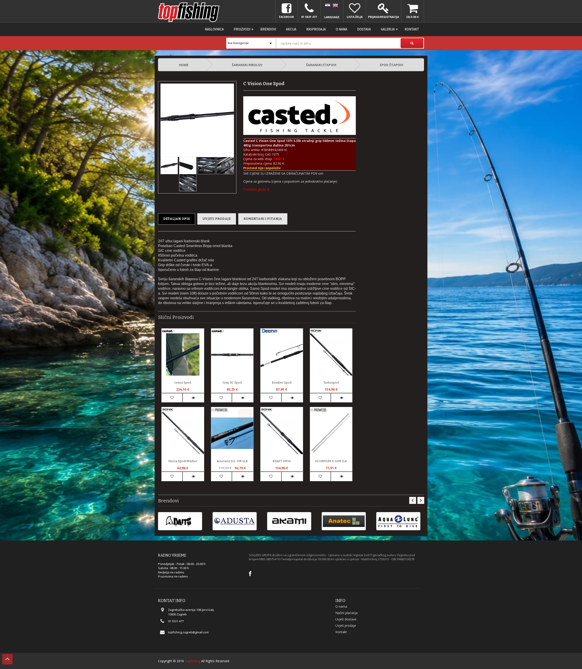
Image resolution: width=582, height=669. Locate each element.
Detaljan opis (176, 219)
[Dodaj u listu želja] (172, 397)
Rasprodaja (316, 29)
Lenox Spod (182, 382)
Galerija (388, 29)
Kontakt (412, 29)
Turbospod (331, 382)
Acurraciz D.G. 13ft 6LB (232, 461)
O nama (341, 29)
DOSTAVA (364, 29)
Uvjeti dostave (345, 619)
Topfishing (192, 661)
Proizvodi (242, 29)
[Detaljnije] (193, 397)
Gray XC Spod (232, 382)
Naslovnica (214, 29)
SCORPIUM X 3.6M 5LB (331, 461)
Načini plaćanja (346, 613)
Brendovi (268, 29)
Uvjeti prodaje (217, 219)
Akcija (291, 29)
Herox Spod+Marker (182, 461)
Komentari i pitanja (262, 219)
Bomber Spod (281, 382)
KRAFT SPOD (282, 461)
